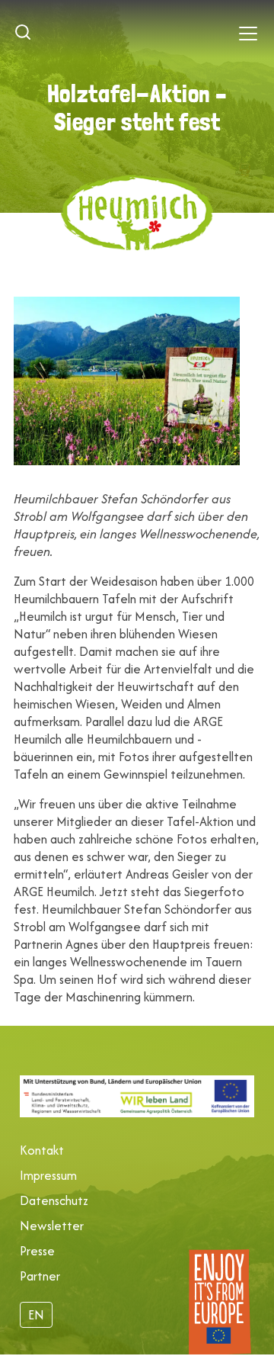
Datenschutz (54, 1200)
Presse (37, 1251)
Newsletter (52, 1225)
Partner (40, 1276)
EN (36, 1315)
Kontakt (42, 1150)
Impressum (48, 1175)
